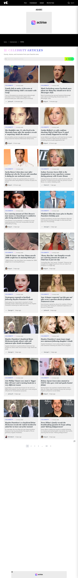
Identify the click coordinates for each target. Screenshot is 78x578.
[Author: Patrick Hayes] (42, 185)
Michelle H (11, 436)
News (25, 3)
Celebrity (9, 85)
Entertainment (33, 3)
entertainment (13, 42)
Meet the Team (50, 3)
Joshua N (10, 101)
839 (47, 446)
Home (5, 42)
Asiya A (46, 101)
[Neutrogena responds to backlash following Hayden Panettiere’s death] (21, 283)
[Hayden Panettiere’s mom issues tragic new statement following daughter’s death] (57, 325)
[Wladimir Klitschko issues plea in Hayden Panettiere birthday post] (57, 199)
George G (46, 226)
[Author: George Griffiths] (42, 227)
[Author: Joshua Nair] (6, 101)
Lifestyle (42, 3)
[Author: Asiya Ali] (42, 101)
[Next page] (50, 446)
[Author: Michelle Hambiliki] (6, 437)
